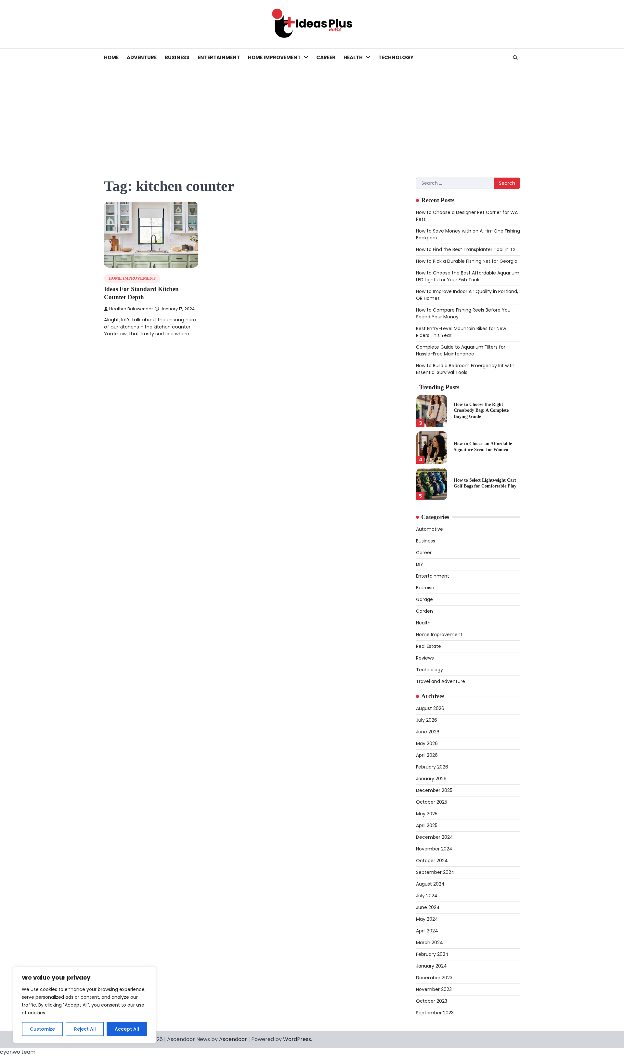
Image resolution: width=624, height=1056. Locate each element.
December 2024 (434, 837)
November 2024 (434, 849)
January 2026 (431, 778)
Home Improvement (274, 57)
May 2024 (427, 919)
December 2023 (434, 977)
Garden (424, 611)
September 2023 (435, 1012)
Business (177, 57)
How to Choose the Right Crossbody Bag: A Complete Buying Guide (481, 410)
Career (325, 57)
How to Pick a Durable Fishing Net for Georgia (466, 261)
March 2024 (429, 942)
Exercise (425, 587)
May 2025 (426, 813)
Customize (42, 1029)
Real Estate (428, 646)
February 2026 (432, 767)
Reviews (425, 658)
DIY (419, 564)
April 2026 (427, 755)
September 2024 (435, 872)
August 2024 (430, 884)
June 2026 (427, 732)
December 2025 (434, 790)
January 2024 (431, 966)
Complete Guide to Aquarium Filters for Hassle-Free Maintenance (460, 350)
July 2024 (426, 895)
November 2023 (434, 989)
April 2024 (427, 931)
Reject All (85, 1029)
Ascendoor (233, 1039)
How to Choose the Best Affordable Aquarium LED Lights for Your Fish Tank (467, 276)
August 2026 (430, 708)
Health (353, 57)
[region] (84, 1005)
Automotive (429, 529)
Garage (424, 599)
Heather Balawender (131, 309)
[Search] (515, 57)
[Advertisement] (312, 115)
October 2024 (432, 860)
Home (111, 57)
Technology (395, 57)
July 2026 (426, 720)
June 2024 (428, 907)
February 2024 (432, 954)
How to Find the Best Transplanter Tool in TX (466, 249)
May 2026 (427, 743)
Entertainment (219, 57)
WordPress (297, 1039)
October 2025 (431, 802)
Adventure (142, 57)
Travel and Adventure (440, 681)
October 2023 (431, 1001)
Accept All (127, 1029)
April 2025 (426, 825)
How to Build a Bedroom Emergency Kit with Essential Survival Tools (465, 369)
